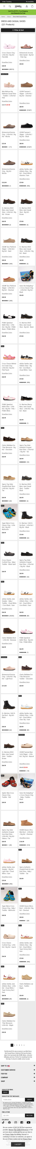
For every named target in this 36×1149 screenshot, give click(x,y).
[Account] (26, 6)
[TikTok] (4, 1122)
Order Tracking (6, 1)
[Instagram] (16, 1122)
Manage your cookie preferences (18, 1130)
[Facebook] (23, 1122)
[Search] (10, 6)
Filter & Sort (19, 30)
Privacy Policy (11, 1106)
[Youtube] (30, 1122)
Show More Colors (7, 62)
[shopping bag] (32, 6)
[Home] (18, 6)
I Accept (18, 1144)
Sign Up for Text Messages (10, 1096)
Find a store (6, 1112)
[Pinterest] (10, 1122)
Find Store (29, 1115)
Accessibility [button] (30, 1)
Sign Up (5, 1092)
